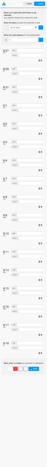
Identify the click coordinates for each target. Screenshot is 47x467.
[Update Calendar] (40, 27)
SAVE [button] (35, 369)
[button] (15, 369)
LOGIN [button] (40, 3)
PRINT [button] (29, 3)
